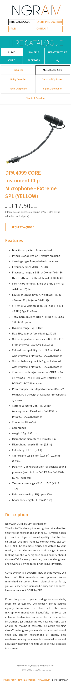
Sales (13, 28)
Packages (34, 60)
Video (11, 60)
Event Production (49, 21)
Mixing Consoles (18, 79)
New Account (44, 679)
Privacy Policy (9, 679)
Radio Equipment (18, 88)
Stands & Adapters (35, 98)
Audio (12, 52)
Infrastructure (57, 52)
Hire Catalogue (19, 21)
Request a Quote (23, 227)
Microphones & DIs (52, 69)
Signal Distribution (52, 88)
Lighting (33, 52)
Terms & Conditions (27, 679)
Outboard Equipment (52, 79)
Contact (42, 28)
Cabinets (18, 69)
